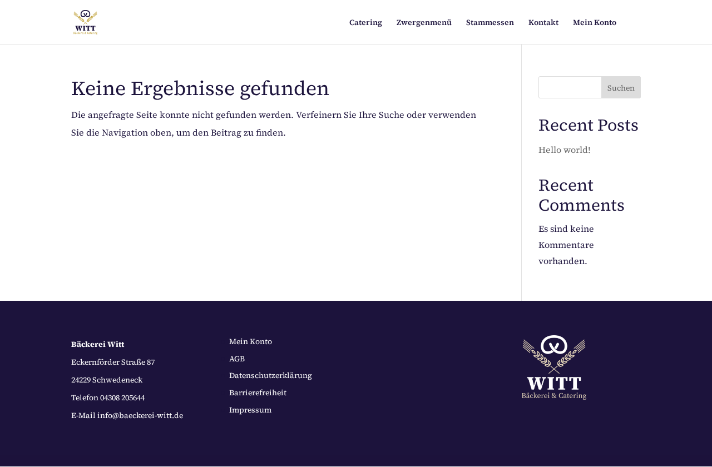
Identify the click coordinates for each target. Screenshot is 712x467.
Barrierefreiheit (257, 392)
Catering (365, 23)
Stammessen (490, 23)
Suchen (621, 87)
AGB (237, 358)
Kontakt (543, 23)
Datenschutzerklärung (270, 375)
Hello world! (564, 149)
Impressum (250, 409)
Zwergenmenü (424, 23)
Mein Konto (594, 23)
